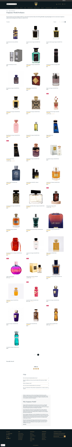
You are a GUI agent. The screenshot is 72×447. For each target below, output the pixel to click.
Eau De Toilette (20, 439)
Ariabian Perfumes (20, 433)
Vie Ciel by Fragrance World (10, 158)
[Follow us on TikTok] (38, 368)
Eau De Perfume (20, 438)
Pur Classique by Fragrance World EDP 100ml (52, 158)
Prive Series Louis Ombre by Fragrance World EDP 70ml (54, 276)
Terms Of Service (44, 437)
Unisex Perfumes (20, 437)
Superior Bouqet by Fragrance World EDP (32, 276)
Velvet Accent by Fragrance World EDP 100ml (52, 300)
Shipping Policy (44, 433)
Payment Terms (44, 439)
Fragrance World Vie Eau (49, 135)
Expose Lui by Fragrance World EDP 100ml (52, 88)
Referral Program (32, 438)
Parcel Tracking (32, 434)
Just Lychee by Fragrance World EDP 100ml (32, 300)
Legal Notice (43, 438)
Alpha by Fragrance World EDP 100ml (31, 88)
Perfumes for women (21, 434)
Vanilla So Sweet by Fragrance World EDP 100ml (13, 111)
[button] (28, 65)
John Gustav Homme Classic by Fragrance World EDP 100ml (34, 229)
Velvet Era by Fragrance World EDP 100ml (12, 323)
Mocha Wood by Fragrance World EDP (11, 229)
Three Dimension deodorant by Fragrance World (53, 64)
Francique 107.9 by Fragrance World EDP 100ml (33, 135)
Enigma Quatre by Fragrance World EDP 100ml (32, 158)
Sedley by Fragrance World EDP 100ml (11, 182)
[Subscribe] (65, 436)
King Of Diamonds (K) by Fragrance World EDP (52, 111)
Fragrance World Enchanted (10, 276)
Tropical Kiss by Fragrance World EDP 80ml (12, 300)
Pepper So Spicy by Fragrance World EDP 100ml (33, 64)
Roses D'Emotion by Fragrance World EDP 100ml (13, 135)
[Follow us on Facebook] (34, 368)
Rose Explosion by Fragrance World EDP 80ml (12, 88)
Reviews (31, 440)
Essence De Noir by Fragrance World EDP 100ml (33, 111)
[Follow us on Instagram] (36, 368)
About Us (31, 433)
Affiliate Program (32, 439)
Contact (31, 437)
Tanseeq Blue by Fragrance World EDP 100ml (12, 347)
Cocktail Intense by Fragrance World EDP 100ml (53, 182)
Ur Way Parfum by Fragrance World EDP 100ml (52, 229)
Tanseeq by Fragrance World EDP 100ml (52, 323)
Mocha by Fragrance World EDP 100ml (31, 323)
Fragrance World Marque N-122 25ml (11, 64)
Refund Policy (44, 434)
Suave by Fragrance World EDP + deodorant (32, 182)
